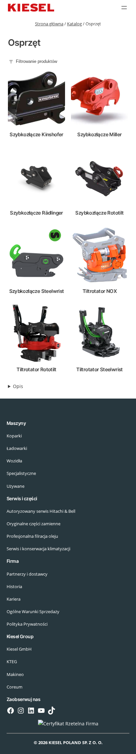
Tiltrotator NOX (100, 291)
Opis (18, 386)
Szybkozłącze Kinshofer (36, 134)
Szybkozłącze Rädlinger (36, 213)
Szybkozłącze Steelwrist (36, 291)
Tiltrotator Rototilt (36, 369)
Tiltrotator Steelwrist (99, 369)
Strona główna (49, 24)
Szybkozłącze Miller (99, 134)
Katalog (74, 24)
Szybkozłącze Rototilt (99, 213)
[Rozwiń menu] (124, 8)
